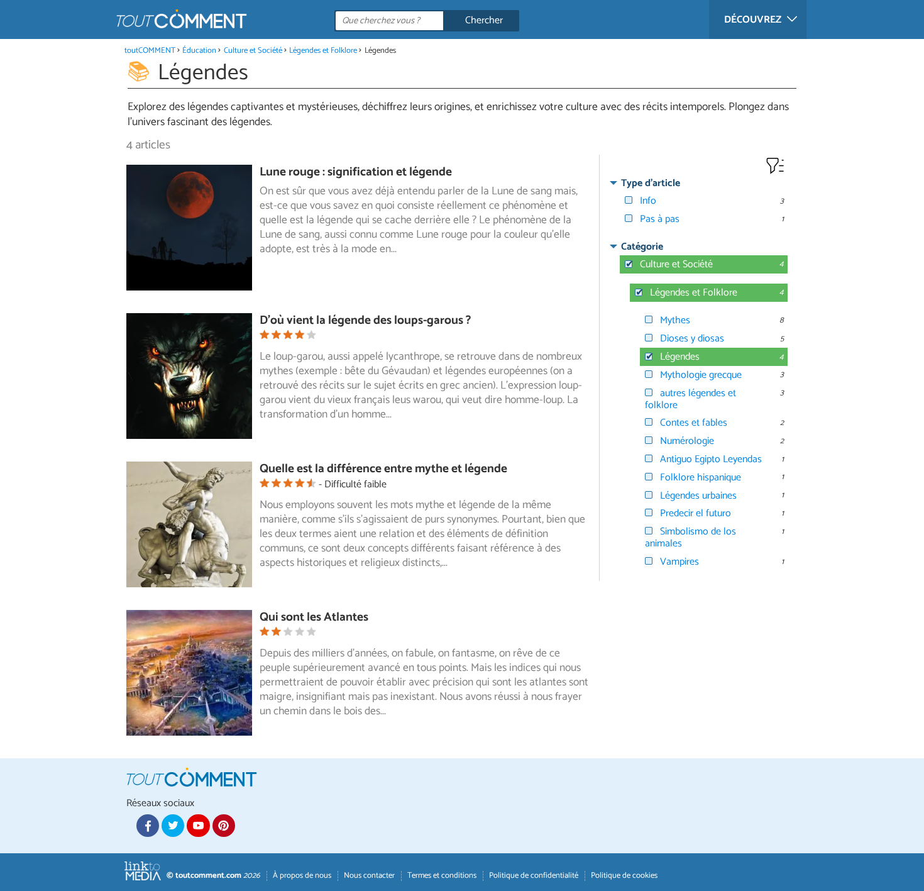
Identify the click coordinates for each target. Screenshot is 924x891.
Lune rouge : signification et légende (356, 172)
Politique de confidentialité (533, 875)
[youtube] (198, 825)
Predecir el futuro (695, 513)
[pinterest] (223, 825)
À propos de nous (302, 875)
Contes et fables (693, 422)
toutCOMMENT (149, 50)
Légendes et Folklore (323, 50)
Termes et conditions (441, 875)
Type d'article (650, 183)
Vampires (679, 561)
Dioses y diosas (692, 338)
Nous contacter (369, 875)
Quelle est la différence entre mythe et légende (383, 469)
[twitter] (173, 825)
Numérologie (687, 441)
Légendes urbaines (698, 495)
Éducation (199, 50)
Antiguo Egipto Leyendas (711, 459)
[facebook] (147, 825)
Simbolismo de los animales (690, 537)
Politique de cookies (624, 875)
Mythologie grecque (701, 375)
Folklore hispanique (700, 477)
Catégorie (642, 246)
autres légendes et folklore (690, 399)
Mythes (675, 320)
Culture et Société (253, 50)
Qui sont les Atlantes (314, 617)
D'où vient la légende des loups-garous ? (365, 320)
